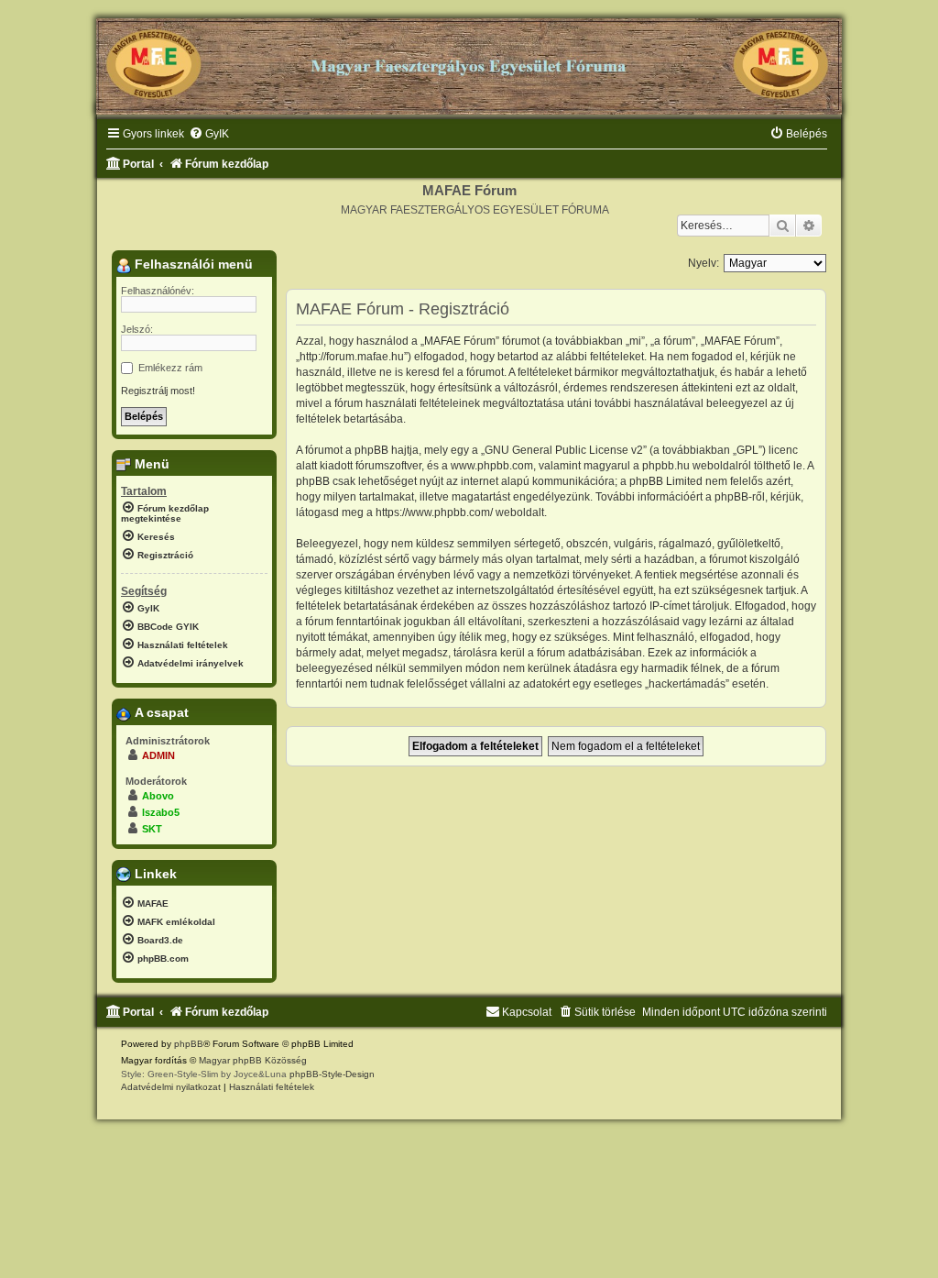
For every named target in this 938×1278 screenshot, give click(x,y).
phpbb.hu (666, 465)
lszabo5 (161, 812)
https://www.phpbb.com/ (434, 512)
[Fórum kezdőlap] (469, 59)
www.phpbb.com (492, 465)
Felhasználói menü (192, 264)
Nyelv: (703, 263)
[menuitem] (209, 134)
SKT (152, 828)
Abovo (158, 795)
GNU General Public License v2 (564, 450)
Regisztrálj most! (158, 390)
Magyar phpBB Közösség (253, 1060)
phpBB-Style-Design (332, 1074)
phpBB (188, 1044)
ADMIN (158, 755)
